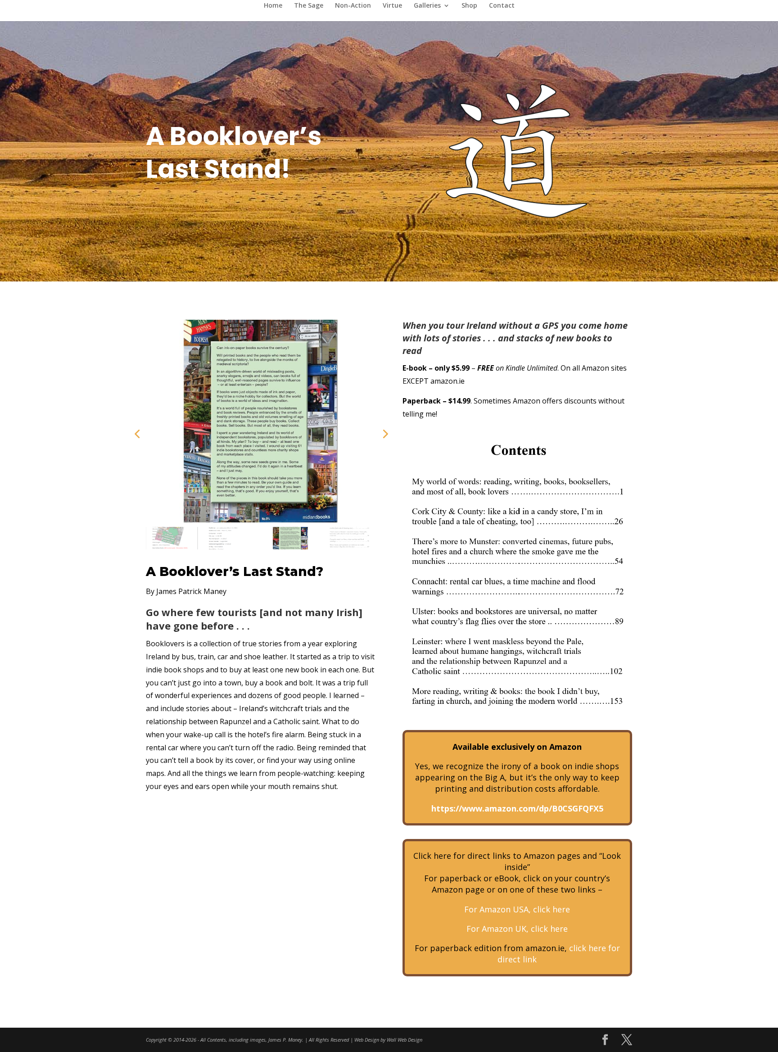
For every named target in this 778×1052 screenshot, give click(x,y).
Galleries (427, 5)
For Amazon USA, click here (517, 909)
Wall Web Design (404, 1039)
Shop (469, 5)
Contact (502, 5)
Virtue (392, 5)
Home (273, 5)
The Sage (308, 5)
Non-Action (353, 5)
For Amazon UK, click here (517, 928)
